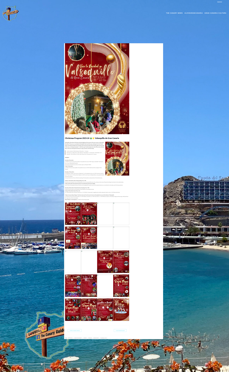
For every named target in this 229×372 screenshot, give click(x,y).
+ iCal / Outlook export (120, 330)
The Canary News (174, 13)
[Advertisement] (114, 32)
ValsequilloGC (104, 337)
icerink (85, 337)
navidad (90, 337)
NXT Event (158, 344)
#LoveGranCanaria (194, 13)
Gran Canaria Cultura (215, 13)
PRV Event (70, 344)
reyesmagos (96, 337)
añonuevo (70, 337)
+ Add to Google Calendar (74, 330)
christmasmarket (78, 337)
